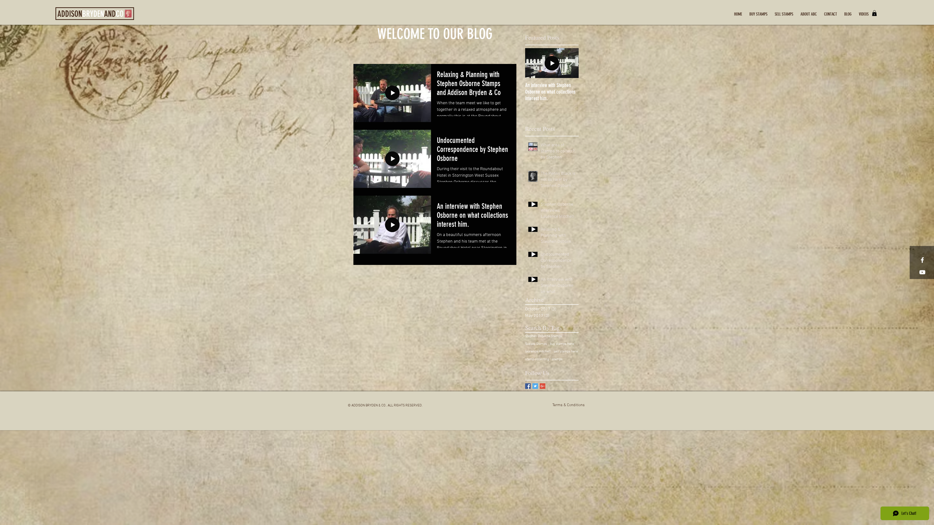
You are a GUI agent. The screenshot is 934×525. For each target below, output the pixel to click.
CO (120, 14)
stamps (557, 359)
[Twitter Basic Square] (535, 386)
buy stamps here (562, 344)
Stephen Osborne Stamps (543, 336)
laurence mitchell (538, 352)
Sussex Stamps (536, 344)
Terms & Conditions (568, 405)
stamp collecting (537, 359)
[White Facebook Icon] (922, 260)
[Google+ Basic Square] (542, 386)
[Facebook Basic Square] (528, 386)
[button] (874, 13)
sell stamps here (566, 352)
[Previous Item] (533, 63)
